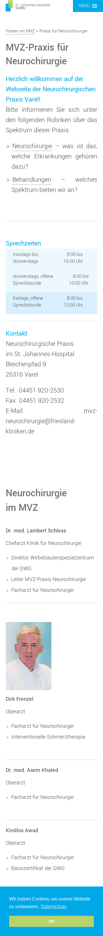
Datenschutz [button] (53, 906)
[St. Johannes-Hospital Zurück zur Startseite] (28, 5)
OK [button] (52, 921)
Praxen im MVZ (20, 31)
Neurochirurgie (32, 146)
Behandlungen (31, 179)
